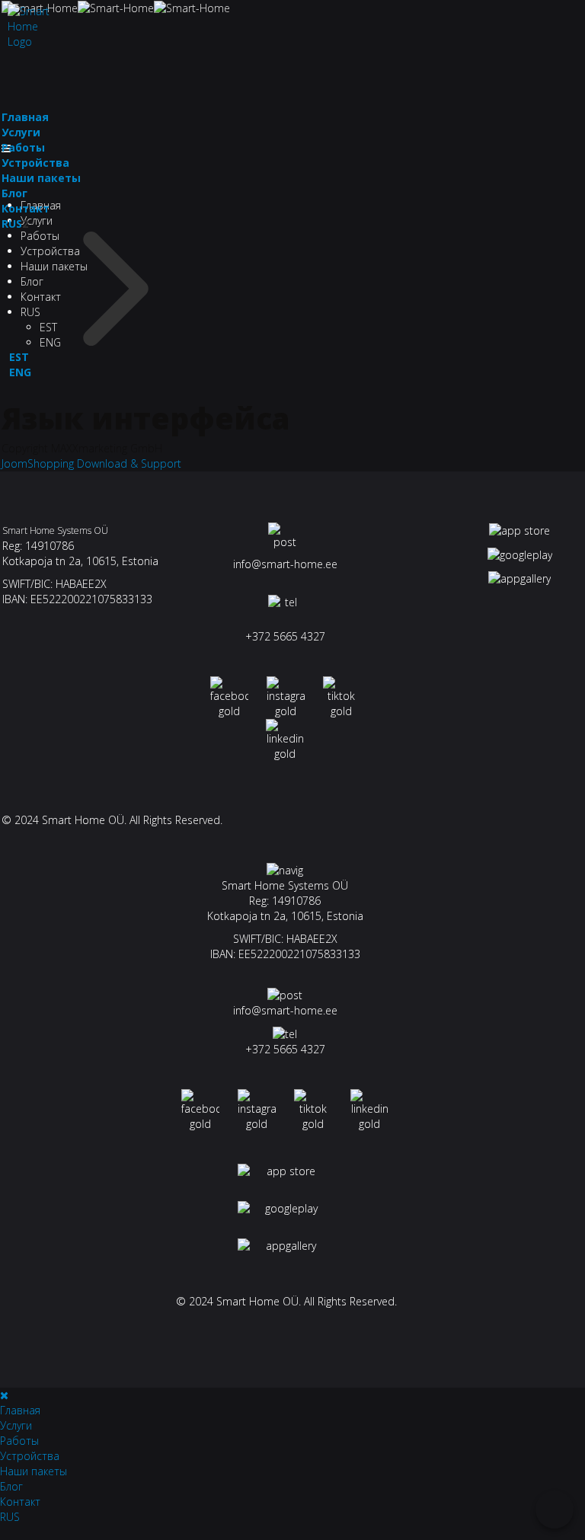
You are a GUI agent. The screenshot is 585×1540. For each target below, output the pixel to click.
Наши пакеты (41, 178)
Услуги (37, 220)
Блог (14, 193)
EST (19, 357)
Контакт (26, 208)
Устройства (35, 162)
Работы (23, 147)
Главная (25, 117)
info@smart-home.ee (285, 564)
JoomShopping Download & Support (91, 463)
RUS (12, 223)
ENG (20, 372)
